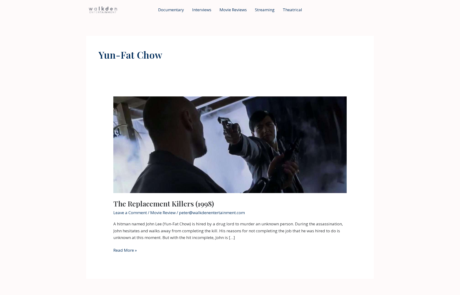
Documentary (171, 9)
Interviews (201, 9)
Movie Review (163, 212)
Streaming (265, 9)
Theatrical (292, 9)
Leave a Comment (130, 212)
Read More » (125, 250)
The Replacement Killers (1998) (163, 203)
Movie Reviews (233, 9)
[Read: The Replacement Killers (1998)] (229, 144)
